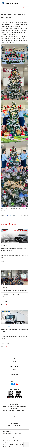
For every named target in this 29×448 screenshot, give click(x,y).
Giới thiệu (14, 369)
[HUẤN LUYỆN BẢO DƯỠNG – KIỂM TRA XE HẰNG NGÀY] (14, 277)
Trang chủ (4, 8)
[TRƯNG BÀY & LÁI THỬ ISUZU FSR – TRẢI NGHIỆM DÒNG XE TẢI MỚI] (14, 317)
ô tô (14, 358)
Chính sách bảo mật (7, 431)
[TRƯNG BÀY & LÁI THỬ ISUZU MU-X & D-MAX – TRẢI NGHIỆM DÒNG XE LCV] (14, 236)
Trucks (9, 326)
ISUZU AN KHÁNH (14, 366)
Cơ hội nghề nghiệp (14, 374)
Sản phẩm (14, 356)
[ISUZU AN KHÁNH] (12, 3)
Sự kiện (2, 261)
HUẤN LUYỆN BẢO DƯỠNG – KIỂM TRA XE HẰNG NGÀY (14, 290)
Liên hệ (14, 377)
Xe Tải (14, 361)
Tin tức (2, 301)
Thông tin (3, 343)
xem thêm (3, 265)
